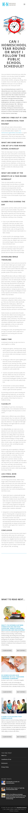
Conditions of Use (6, 759)
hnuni (4, 680)
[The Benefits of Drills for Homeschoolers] (3, 783)
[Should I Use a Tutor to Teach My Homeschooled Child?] (3, 789)
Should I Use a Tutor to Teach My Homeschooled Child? (15, 788)
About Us (3, 755)
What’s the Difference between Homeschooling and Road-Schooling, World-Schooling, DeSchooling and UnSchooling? (13, 627)
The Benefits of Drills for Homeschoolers (13, 782)
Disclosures (4, 763)
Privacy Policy (5, 767)
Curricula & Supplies (19, 680)
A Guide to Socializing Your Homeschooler (11, 717)
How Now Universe (22, 807)
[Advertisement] (14, 571)
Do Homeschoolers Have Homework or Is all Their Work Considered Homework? (12, 676)
